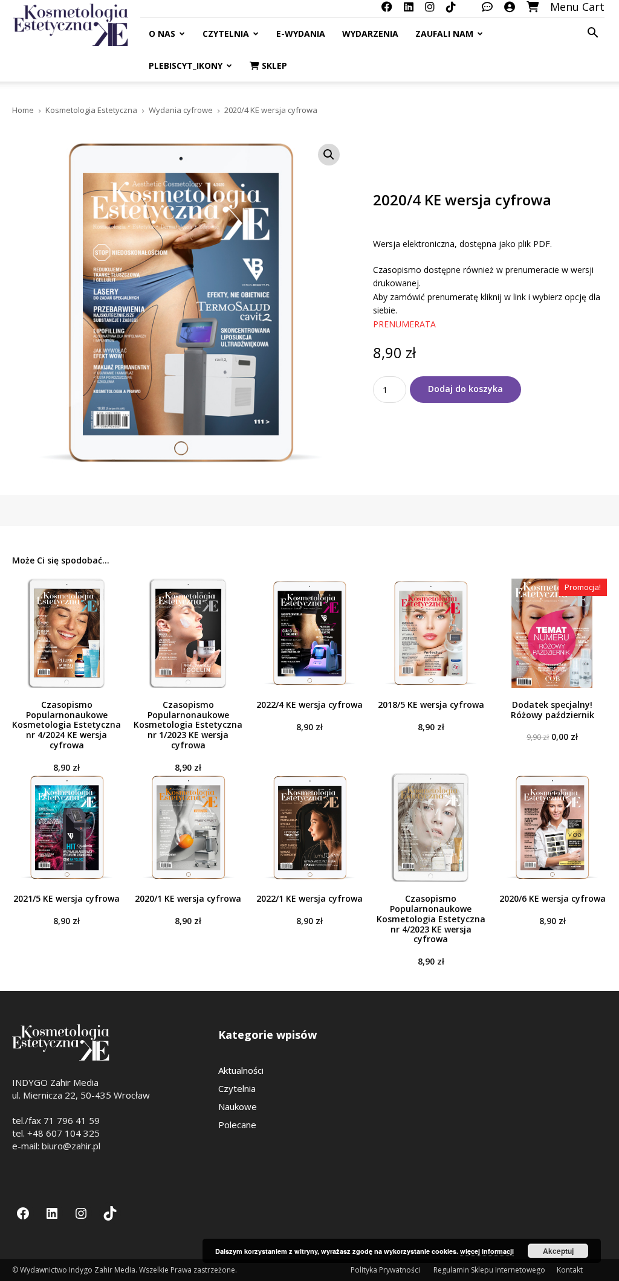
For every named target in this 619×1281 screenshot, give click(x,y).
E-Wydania (300, 33)
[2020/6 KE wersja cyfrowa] (552, 827)
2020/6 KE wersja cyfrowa (552, 898)
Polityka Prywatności (386, 1270)
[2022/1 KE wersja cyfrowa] (310, 827)
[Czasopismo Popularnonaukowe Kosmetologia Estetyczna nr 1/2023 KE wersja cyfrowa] (188, 633)
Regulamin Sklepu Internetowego (489, 1270)
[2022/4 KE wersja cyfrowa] (310, 633)
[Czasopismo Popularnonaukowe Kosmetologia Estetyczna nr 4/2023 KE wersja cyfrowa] (430, 827)
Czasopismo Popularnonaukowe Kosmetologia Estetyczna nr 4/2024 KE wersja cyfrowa (66, 725)
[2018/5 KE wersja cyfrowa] (430, 633)
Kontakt (570, 1270)
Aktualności (241, 1070)
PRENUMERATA (405, 324)
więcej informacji (487, 1251)
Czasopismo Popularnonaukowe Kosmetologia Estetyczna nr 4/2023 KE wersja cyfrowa (431, 919)
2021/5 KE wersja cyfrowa (66, 898)
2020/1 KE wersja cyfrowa (188, 898)
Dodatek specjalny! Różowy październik (552, 710)
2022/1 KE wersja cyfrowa (309, 898)
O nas (162, 33)
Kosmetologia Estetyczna (91, 109)
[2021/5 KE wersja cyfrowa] (67, 827)
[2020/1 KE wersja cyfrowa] (188, 827)
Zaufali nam (444, 33)
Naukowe (237, 1106)
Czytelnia (226, 33)
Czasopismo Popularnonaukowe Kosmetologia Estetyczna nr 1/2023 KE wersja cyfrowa (188, 725)
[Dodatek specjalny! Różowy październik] (552, 633)
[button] (592, 34)
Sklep (273, 65)
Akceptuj (558, 1250)
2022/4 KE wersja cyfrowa (309, 704)
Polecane (237, 1125)
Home (23, 109)
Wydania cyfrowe (181, 109)
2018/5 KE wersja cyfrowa (431, 704)
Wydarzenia (370, 33)
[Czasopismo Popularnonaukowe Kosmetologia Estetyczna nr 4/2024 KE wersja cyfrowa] (67, 633)
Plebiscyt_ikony (185, 65)
